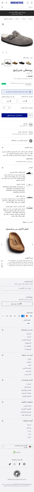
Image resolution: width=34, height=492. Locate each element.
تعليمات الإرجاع (26, 393)
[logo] (3, 84)
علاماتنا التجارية (26, 340)
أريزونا (29, 424)
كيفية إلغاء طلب (26, 415)
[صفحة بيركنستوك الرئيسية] (17, 3)
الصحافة (28, 349)
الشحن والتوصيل (26, 390)
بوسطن (17, 18)
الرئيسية (30, 18)
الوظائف (28, 346)
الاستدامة (28, 371)
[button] (17, 38)
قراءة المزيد (29, 158)
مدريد (29, 431)
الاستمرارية (27, 374)
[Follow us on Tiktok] (9, 464)
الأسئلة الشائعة (26, 396)
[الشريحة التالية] (2, 52)
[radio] (29, 63)
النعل (29, 365)
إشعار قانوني (27, 406)
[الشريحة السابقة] (6, 52)
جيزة (29, 434)
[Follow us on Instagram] (24, 464)
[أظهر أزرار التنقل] (31, 3)
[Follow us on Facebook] (19, 464)
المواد (29, 359)
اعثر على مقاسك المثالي (8, 96)
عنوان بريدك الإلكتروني (24, 288)
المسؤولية (28, 343)
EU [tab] (9, 107)
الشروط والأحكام (26, 412)
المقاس (28, 362)
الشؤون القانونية (26, 409)
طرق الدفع (28, 387)
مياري (29, 437)
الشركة (29, 333)
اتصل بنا (28, 384)
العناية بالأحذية (27, 368)
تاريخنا (29, 337)
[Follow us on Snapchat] (14, 464)
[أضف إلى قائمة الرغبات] (30, 115)
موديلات (23, 18)
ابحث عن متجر (15, 304)
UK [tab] (4, 107)
